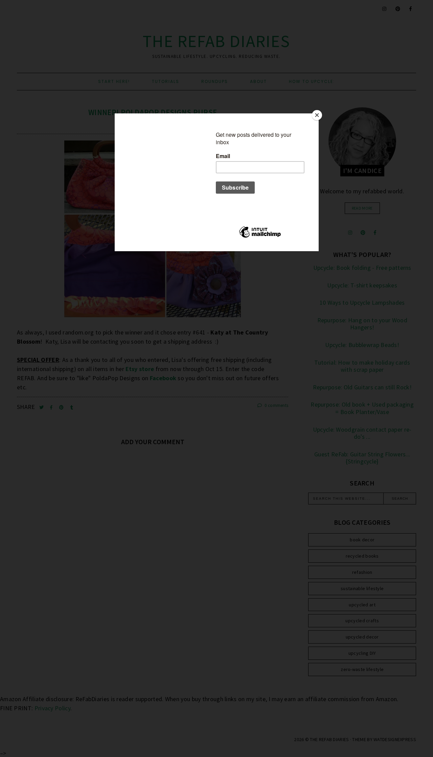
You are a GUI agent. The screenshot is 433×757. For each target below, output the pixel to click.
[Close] (317, 115)
